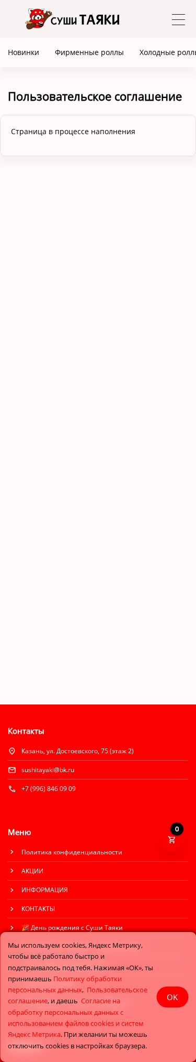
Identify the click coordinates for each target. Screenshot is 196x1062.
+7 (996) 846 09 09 (48, 788)
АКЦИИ (32, 870)
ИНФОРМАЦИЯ (44, 889)
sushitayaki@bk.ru (47, 769)
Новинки (23, 52)
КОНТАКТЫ (38, 908)
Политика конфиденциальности (71, 852)
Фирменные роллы (89, 52)
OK (172, 997)
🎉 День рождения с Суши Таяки (72, 927)
